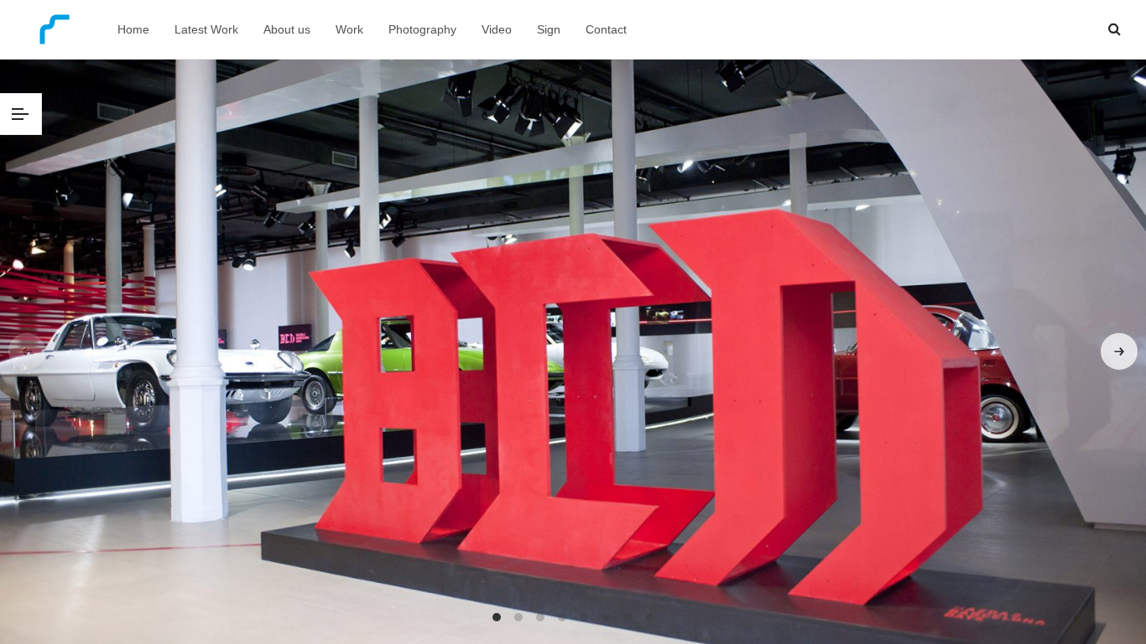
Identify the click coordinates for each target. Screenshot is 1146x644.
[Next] (1119, 351)
